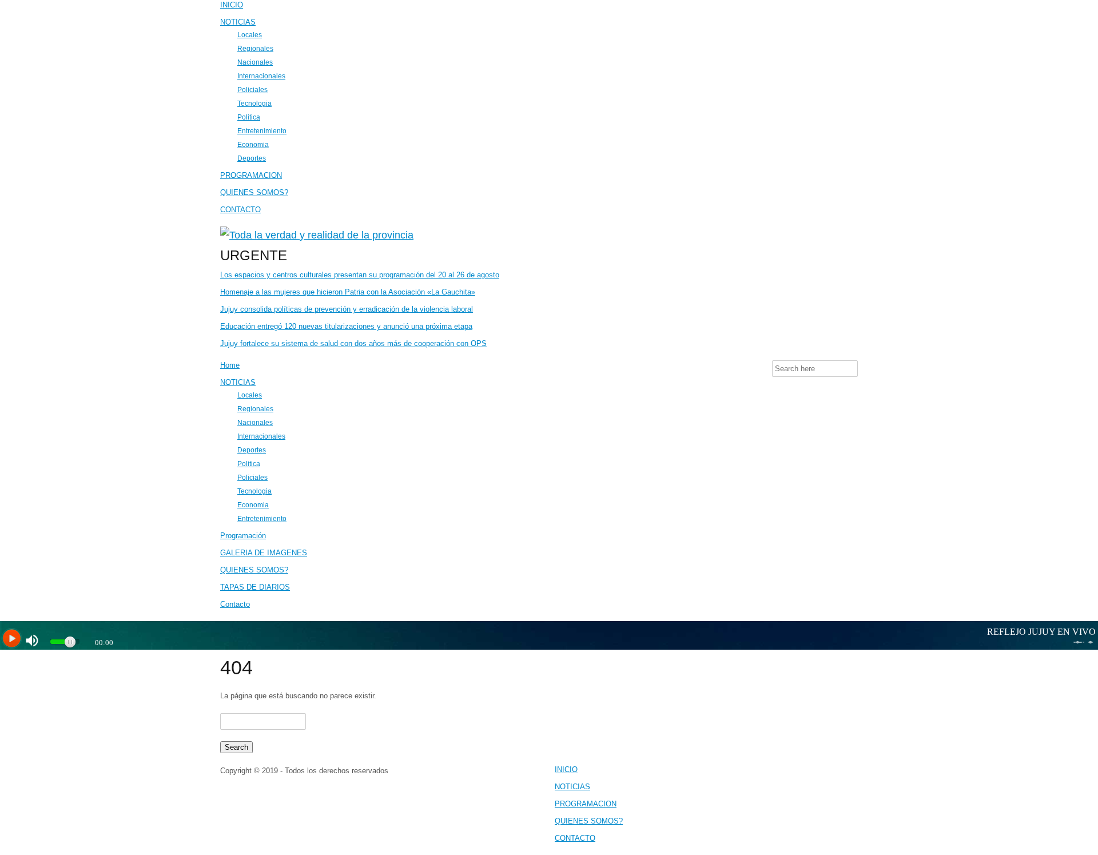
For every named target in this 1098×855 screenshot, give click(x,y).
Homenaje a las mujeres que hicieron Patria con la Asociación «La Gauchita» (347, 292)
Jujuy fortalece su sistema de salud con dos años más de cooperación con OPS (353, 343)
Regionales (255, 48)
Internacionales (261, 75)
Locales (249, 34)
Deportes (251, 158)
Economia (253, 144)
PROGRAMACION (251, 175)
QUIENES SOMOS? (254, 192)
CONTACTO (240, 209)
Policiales (252, 89)
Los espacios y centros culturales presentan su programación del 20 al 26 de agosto (359, 275)
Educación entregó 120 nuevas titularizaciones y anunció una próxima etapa (346, 326)
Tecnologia (254, 103)
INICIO (231, 5)
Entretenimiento (262, 130)
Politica (248, 117)
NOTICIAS (238, 22)
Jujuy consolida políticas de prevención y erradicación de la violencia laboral (346, 309)
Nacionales (255, 62)
